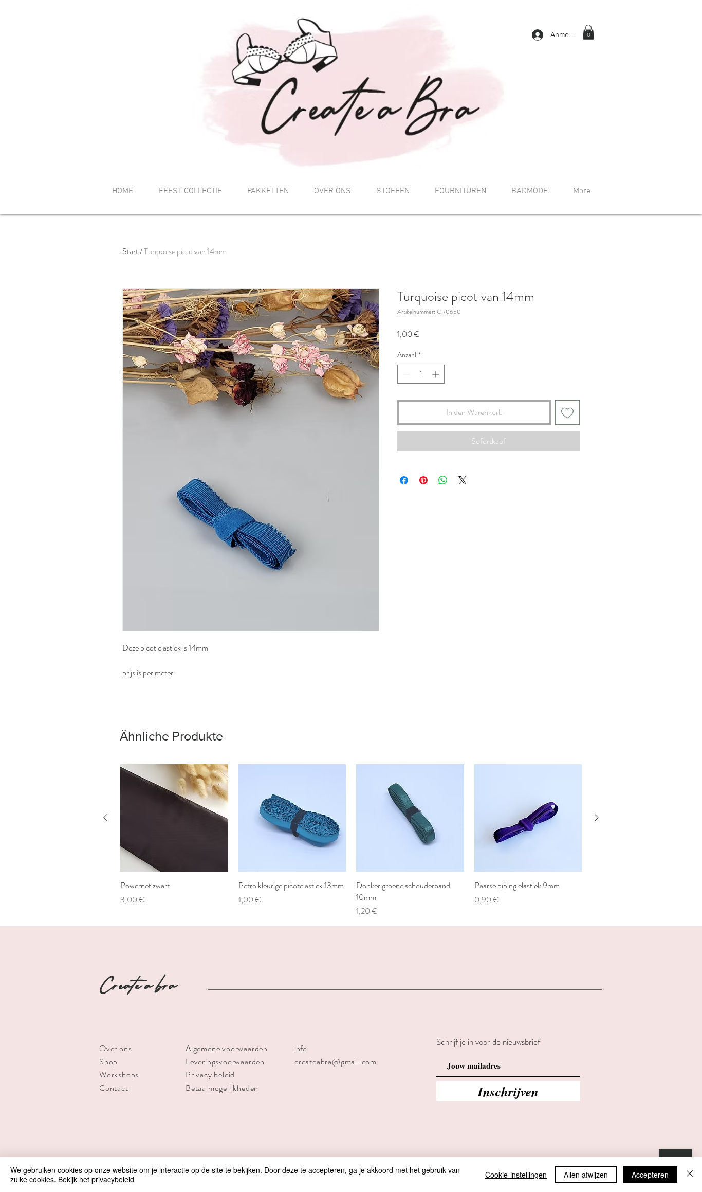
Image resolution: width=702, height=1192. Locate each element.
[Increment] (436, 374)
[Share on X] (462, 480)
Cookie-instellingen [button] (516, 1174)
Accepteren (650, 1174)
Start (130, 251)
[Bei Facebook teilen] (404, 480)
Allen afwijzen (586, 1174)
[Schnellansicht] (174, 818)
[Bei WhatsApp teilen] (443, 480)
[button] (588, 32)
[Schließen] (689, 1174)
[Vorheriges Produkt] (105, 817)
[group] (351, 841)
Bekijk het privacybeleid (96, 1179)
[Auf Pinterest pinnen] (423, 480)
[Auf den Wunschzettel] (567, 412)
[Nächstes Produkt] (596, 817)
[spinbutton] (421, 374)
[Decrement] (405, 374)
